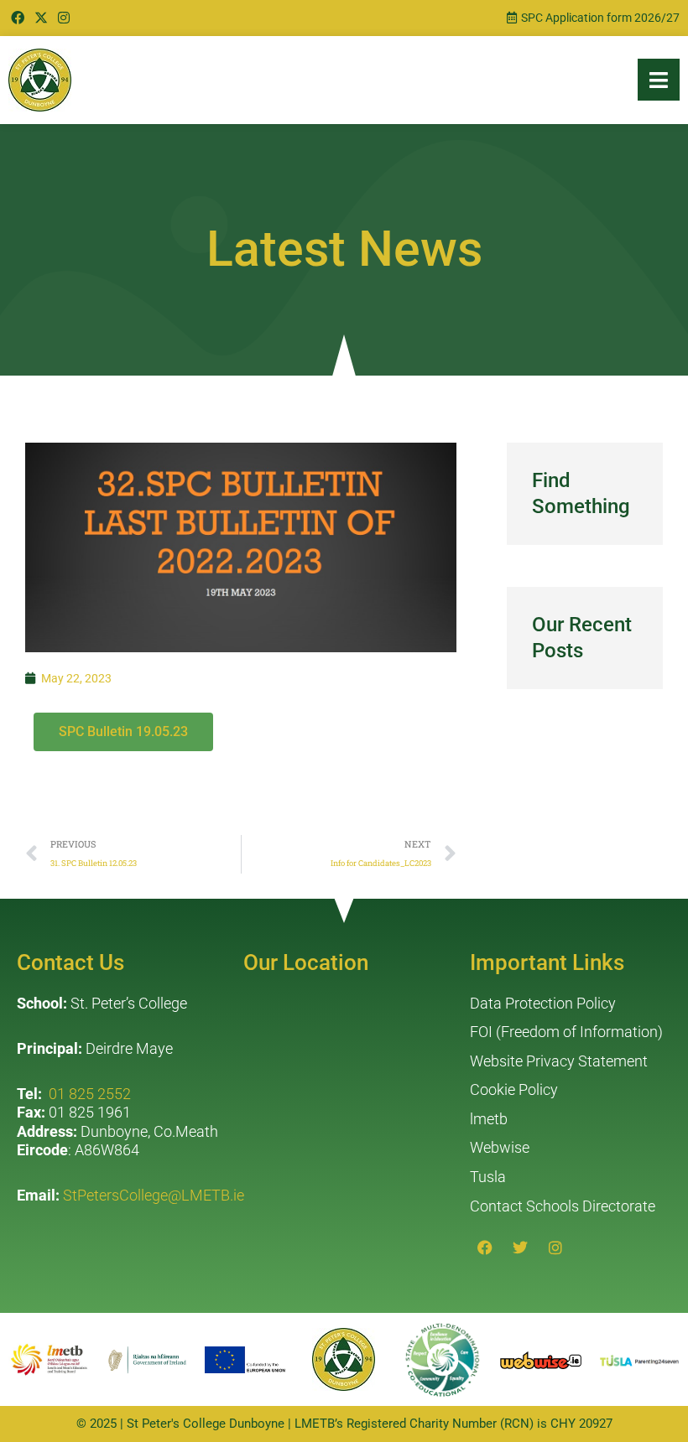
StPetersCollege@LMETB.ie (153, 1195)
